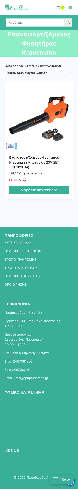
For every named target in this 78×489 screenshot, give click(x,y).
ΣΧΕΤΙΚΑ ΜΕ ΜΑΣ (18, 243)
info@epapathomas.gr (31, 378)
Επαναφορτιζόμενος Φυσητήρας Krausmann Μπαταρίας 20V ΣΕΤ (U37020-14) (34, 162)
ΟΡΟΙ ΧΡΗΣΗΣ (16, 284)
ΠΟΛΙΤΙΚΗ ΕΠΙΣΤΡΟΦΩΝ (23, 251)
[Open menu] (69, 7)
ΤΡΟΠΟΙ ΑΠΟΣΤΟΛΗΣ (21, 268)
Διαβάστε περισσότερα (39, 190)
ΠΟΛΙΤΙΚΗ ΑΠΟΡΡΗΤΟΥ (22, 276)
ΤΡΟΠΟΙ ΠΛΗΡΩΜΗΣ (21, 259)
